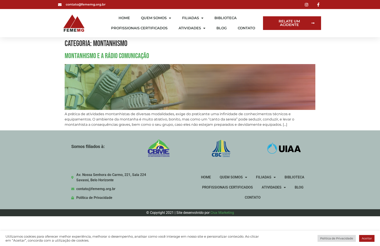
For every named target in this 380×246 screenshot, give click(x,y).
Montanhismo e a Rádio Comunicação (107, 56)
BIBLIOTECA (225, 18)
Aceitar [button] (367, 238)
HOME (124, 18)
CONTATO (246, 28)
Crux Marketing (222, 213)
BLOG (221, 28)
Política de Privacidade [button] (336, 238)
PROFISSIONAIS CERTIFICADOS (139, 28)
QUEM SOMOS (154, 18)
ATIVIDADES (190, 28)
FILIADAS (190, 18)
